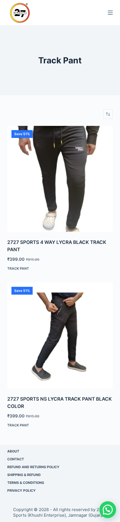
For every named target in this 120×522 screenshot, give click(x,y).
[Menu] (110, 12)
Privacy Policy (21, 490)
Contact (15, 459)
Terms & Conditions (25, 483)
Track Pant (18, 268)
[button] (107, 509)
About (13, 451)
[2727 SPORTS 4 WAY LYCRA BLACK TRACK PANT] (60, 179)
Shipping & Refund (24, 475)
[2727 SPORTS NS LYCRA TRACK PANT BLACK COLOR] (60, 336)
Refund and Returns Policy (33, 467)
